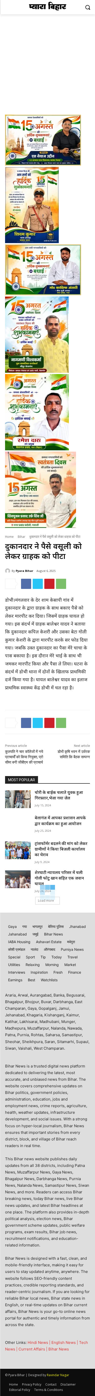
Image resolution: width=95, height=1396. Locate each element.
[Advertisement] (47, 64)
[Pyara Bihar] (8, 570)
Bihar (21, 537)
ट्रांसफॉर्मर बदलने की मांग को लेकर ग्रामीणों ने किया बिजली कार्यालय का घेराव (61, 849)
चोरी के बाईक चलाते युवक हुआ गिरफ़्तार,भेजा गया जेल (59, 795)
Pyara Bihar (24, 571)
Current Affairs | (33, 1349)
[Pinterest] (49, 584)
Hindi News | (39, 1342)
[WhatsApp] (61, 584)
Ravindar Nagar (58, 1375)
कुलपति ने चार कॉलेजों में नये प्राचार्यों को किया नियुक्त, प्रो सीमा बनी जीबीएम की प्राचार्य (24, 757)
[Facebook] (26, 584)
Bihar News (58, 1349)
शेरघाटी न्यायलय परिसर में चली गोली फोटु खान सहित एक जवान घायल (59, 878)
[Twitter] (38, 584)
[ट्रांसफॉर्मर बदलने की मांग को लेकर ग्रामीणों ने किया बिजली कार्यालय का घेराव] (18, 850)
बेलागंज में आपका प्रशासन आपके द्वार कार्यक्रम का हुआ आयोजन (60, 821)
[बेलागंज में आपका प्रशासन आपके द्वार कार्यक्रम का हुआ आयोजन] (18, 825)
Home (9, 537)
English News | (65, 1342)
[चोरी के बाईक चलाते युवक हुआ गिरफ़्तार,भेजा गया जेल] (18, 799)
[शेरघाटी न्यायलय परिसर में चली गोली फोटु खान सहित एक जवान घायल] (18, 879)
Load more (46, 900)
